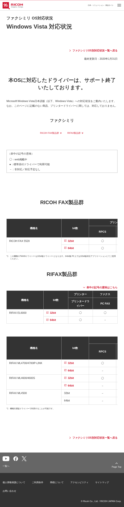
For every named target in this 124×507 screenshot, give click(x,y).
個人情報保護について (14, 482)
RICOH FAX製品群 (49, 133)
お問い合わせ (9, 491)
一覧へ (6, 466)
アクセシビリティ (79, 482)
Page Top (116, 466)
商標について (57, 482)
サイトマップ (102, 482)
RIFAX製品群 (74, 133)
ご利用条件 (37, 482)
